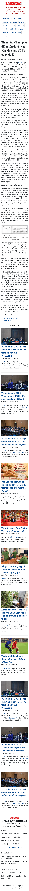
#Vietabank (7, 320)
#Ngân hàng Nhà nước (11, 318)
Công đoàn (20, 25)
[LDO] (14, 336)
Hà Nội (3, 362)
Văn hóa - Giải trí (8, 29)
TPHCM (3, 578)
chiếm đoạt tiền (13, 366)
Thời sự (5, 25)
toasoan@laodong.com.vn (13, 847)
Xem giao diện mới (8, 36)
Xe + (19, 32)
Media (19, 19)
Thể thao (5, 22)
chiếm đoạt (24, 407)
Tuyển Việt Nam (6, 668)
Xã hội (13, 19)
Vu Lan (10, 499)
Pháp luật (22, 22)
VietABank (21, 63)
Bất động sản (19, 29)
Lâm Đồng (4, 625)
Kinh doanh (13, 22)
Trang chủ (6, 19)
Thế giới (13, 32)
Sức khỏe (5, 32)
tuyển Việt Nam (14, 537)
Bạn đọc (12, 25)
